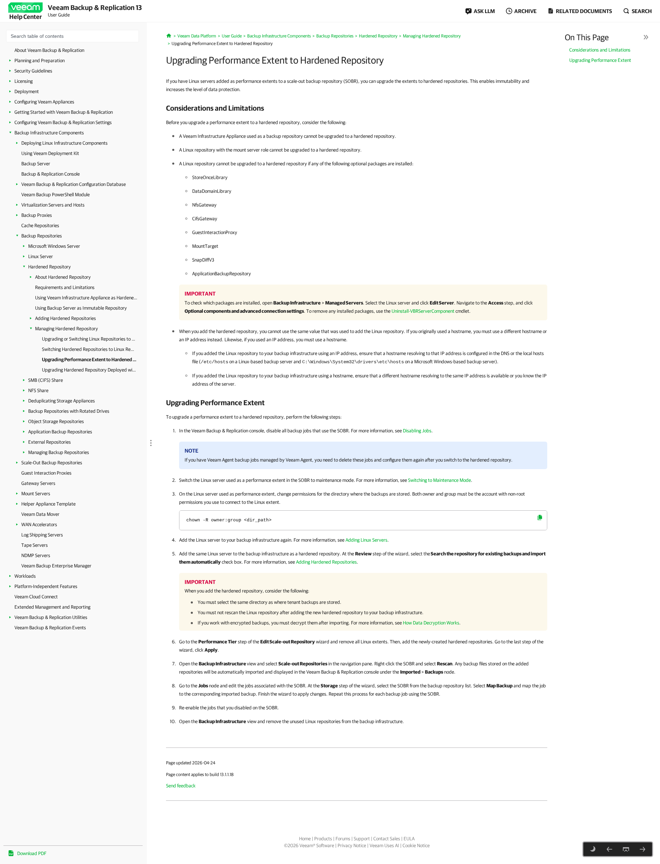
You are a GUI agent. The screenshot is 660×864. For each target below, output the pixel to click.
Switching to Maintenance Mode (439, 480)
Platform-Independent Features (45, 586)
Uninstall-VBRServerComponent (423, 311)
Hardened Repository (49, 266)
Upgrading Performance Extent (600, 60)
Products (323, 838)
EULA (409, 838)
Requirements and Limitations (65, 287)
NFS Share (38, 390)
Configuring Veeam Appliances (44, 101)
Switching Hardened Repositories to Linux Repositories (89, 349)
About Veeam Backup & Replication (49, 50)
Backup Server (35, 163)
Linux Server (40, 256)
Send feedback (181, 785)
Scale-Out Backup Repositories (51, 462)
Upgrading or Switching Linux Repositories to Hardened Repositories (89, 339)
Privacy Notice (352, 845)
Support (362, 838)
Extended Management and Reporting (52, 607)
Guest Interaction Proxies (46, 473)
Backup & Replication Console (50, 174)
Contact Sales (386, 838)
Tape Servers (34, 545)
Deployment (26, 91)
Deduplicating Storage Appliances (61, 400)
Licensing (23, 81)
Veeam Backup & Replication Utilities (50, 617)
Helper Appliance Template (48, 504)
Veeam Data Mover (40, 514)
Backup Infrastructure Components (49, 132)
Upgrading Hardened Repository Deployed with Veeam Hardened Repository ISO (89, 370)
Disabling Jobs (417, 430)
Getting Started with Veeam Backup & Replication (63, 112)
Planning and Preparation (39, 60)
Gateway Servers (38, 483)
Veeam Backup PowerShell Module (55, 194)
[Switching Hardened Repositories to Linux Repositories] (609, 849)
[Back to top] (626, 849)
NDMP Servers (35, 555)
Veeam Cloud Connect (36, 596)
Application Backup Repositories (60, 431)
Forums (343, 838)
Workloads (25, 576)
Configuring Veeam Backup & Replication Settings (63, 122)
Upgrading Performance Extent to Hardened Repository (89, 359)
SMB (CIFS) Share (45, 380)
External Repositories (49, 442)
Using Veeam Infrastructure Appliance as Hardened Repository (86, 297)
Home (305, 838)
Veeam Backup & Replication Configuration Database (73, 184)
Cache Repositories (40, 225)
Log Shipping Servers (42, 535)
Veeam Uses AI (384, 845)
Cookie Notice (416, 845)
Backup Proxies (36, 215)
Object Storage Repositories (56, 421)
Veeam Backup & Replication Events (50, 627)
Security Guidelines (33, 71)
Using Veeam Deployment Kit (50, 153)
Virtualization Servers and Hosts (53, 205)
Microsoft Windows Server (54, 246)
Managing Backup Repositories (58, 452)
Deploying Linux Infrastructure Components (64, 143)
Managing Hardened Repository (66, 328)
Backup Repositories (41, 236)
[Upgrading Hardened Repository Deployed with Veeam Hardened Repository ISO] (642, 849)
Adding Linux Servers (366, 540)
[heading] (356, 108)
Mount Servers (35, 493)
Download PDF (31, 853)
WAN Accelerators (39, 524)
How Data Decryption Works (431, 622)
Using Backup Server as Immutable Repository (81, 308)
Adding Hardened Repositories (65, 318)
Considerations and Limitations (599, 50)
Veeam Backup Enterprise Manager (56, 565)
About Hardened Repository (63, 277)
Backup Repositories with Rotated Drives (68, 411)
